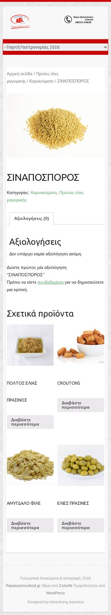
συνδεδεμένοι (51, 282)
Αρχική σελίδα (19, 73)
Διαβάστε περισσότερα (25, 422)
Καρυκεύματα (41, 81)
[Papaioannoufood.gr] (52, 22)
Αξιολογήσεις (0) (31, 218)
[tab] (32, 218)
